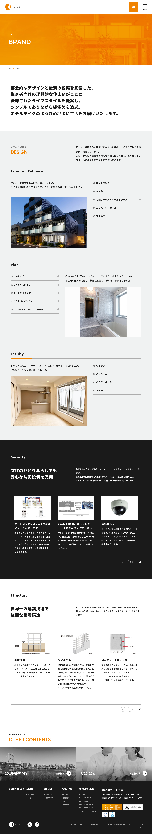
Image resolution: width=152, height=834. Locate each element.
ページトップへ (138, 824)
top (10, 69)
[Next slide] (130, 562)
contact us (15, 789)
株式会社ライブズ (112, 790)
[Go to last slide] (123, 562)
